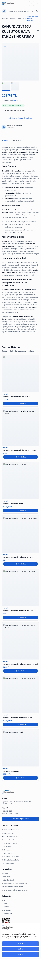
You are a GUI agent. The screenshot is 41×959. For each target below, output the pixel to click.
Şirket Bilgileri (7, 853)
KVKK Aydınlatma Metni (10, 843)
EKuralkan (5, 907)
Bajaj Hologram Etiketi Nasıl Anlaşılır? (15, 890)
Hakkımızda (6, 850)
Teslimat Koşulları (8, 833)
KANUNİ (13, 18)
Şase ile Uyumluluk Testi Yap (22, 118)
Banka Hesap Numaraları (10, 830)
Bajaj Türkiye (6, 910)
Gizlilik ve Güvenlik (8, 840)
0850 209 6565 (7, 811)
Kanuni (4, 903)
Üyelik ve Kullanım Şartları (11, 860)
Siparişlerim (6, 877)
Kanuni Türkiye (7, 913)
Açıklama (5, 140)
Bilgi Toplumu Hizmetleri (10, 857)
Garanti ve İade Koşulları (10, 836)
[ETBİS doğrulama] (20, 923)
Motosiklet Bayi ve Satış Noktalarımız (14, 883)
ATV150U (21, 18)
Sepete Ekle (22, 403)
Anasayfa (5, 18)
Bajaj (3, 900)
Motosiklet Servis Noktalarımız (12, 887)
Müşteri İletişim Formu (21, 819)
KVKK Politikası (7, 847)
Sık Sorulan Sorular (8, 863)
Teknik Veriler (17, 140)
